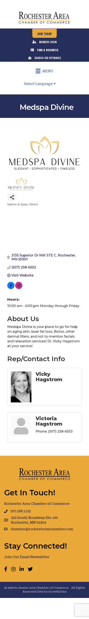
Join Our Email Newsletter (26, 557)
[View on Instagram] (18, 288)
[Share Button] (12, 197)
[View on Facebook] (10, 288)
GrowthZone (57, 591)
